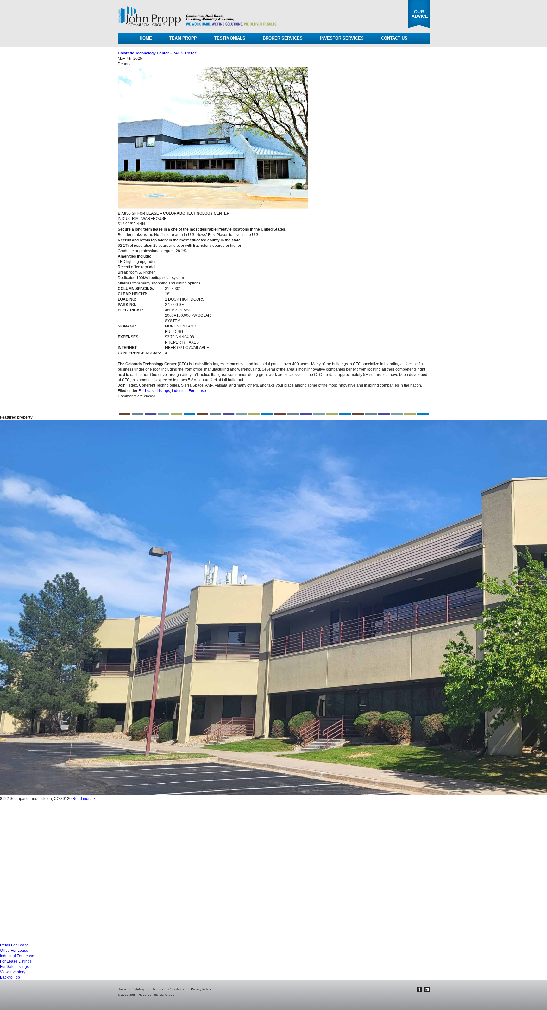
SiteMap (139, 989)
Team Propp (183, 38)
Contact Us (394, 38)
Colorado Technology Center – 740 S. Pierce (157, 53)
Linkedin (427, 989)
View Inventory (12, 972)
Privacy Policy (201, 989)
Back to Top (10, 977)
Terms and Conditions (168, 989)
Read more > (78, 930)
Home (146, 38)
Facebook (419, 989)
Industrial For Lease (189, 391)
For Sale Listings (14, 966)
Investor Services (342, 38)
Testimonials (229, 38)
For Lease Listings (154, 391)
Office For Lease (14, 950)
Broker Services (283, 38)
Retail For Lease (14, 945)
